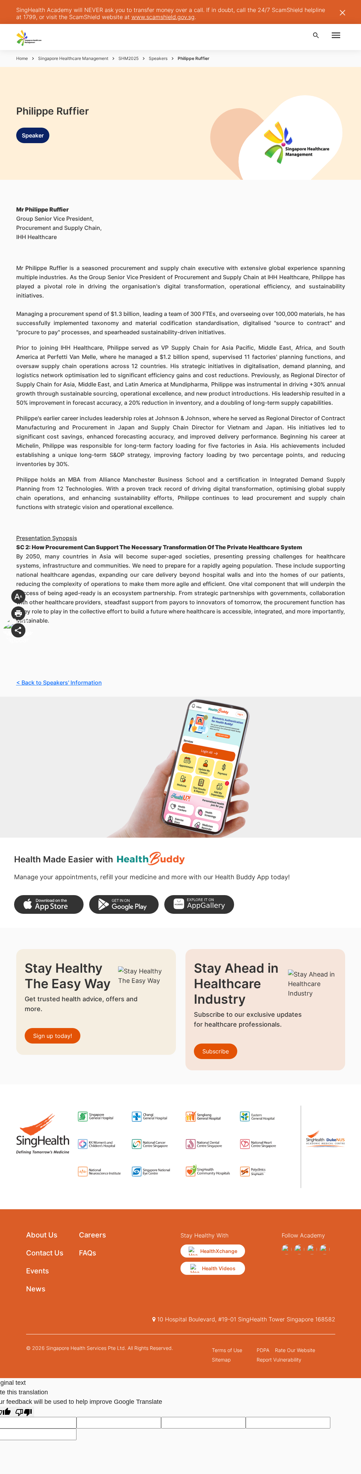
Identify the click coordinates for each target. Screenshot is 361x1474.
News (35, 1289)
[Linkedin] (325, 1249)
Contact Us (44, 1253)
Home (22, 58)
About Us (41, 1235)
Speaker (33, 135)
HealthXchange (218, 1251)
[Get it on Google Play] (124, 904)
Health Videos (218, 1268)
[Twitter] (312, 1249)
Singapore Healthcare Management (73, 58)
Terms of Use (227, 1350)
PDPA (263, 1350)
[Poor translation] (23, 1412)
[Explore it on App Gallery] (199, 904)
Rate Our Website (295, 1350)
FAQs (87, 1253)
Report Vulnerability (279, 1360)
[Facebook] (287, 1249)
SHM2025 (128, 58)
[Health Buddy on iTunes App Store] (49, 904)
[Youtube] (299, 1249)
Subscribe (215, 1051)
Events (37, 1271)
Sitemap (221, 1360)
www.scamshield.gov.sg (163, 16)
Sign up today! (52, 1035)
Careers (92, 1235)
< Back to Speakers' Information (59, 682)
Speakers (158, 58)
